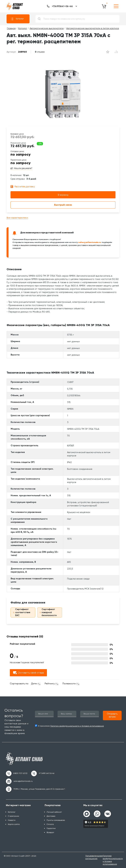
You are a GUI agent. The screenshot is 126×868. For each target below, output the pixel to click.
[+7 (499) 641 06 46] (42, 773)
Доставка (51, 816)
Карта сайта (14, 824)
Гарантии (51, 828)
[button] (112, 715)
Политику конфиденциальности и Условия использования (77, 726)
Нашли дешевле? (23, 168)
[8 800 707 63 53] (16, 773)
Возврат (50, 832)
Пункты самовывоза (56, 820)
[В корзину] (104, 6)
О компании (13, 816)
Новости (11, 820)
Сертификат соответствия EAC (22, 612)
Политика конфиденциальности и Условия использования (113, 860)
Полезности (69, 683)
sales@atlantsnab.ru (89, 242)
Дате (34, 683)
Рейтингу (50, 683)
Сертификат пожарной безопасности (49, 612)
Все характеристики (17, 218)
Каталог (20, 18)
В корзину (63, 194)
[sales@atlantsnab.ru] (19, 781)
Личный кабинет (54, 812)
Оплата (50, 824)
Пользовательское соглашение (94, 857)
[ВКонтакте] (107, 812)
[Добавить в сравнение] (107, 52)
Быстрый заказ (63, 204)
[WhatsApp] (97, 812)
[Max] (86, 814)
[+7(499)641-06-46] (61, 6)
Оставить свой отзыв (31, 672)
